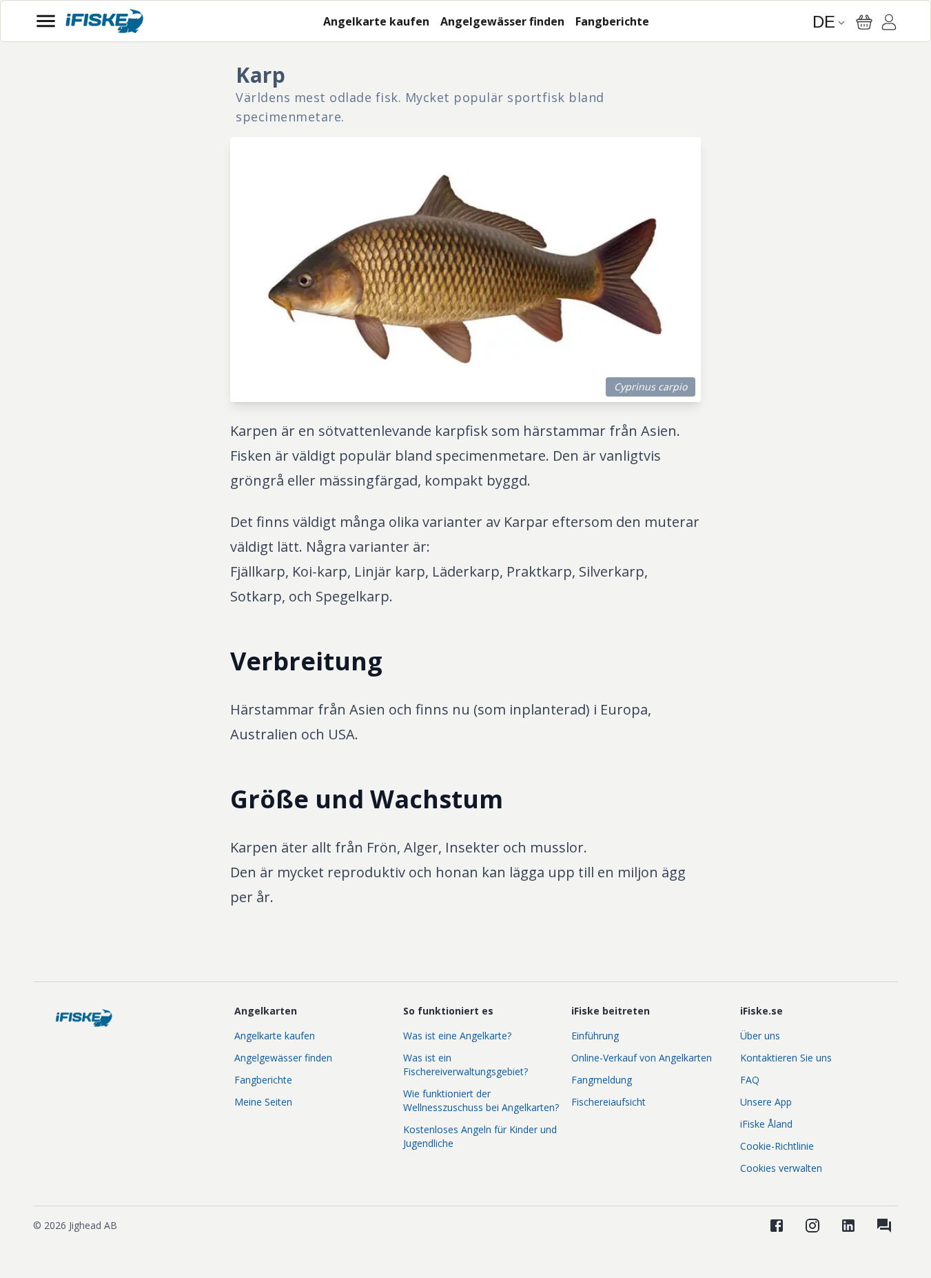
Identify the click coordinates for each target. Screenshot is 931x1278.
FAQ (749, 1079)
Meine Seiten (263, 1101)
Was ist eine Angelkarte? (457, 1035)
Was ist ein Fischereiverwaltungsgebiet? (465, 1064)
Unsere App (766, 1101)
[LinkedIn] (848, 1225)
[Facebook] (776, 1225)
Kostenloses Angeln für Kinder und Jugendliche (480, 1136)
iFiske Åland (766, 1123)
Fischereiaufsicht (608, 1101)
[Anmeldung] (889, 24)
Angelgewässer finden (283, 1057)
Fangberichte (263, 1079)
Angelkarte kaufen (274, 1035)
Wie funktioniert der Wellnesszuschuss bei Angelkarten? (481, 1100)
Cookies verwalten (781, 1168)
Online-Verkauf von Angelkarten (641, 1057)
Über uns (760, 1035)
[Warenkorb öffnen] (864, 22)
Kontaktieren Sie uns (786, 1057)
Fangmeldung (601, 1079)
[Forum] (884, 1225)
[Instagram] (812, 1225)
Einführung (595, 1035)
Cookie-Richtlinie (777, 1145)
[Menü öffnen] (46, 21)
